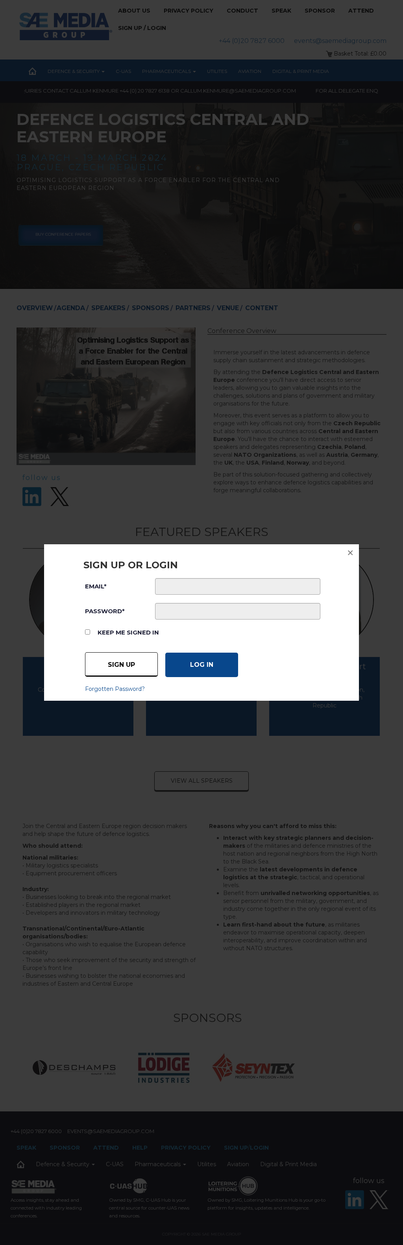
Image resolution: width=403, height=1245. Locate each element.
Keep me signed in (128, 632)
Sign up (121, 664)
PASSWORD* (105, 611)
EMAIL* (96, 586)
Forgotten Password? (115, 688)
